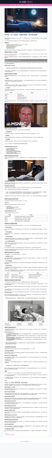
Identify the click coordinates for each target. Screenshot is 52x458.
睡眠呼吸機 (22, 38)
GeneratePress (30, 441)
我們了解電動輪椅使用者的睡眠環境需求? (10, 434)
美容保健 (6, 433)
